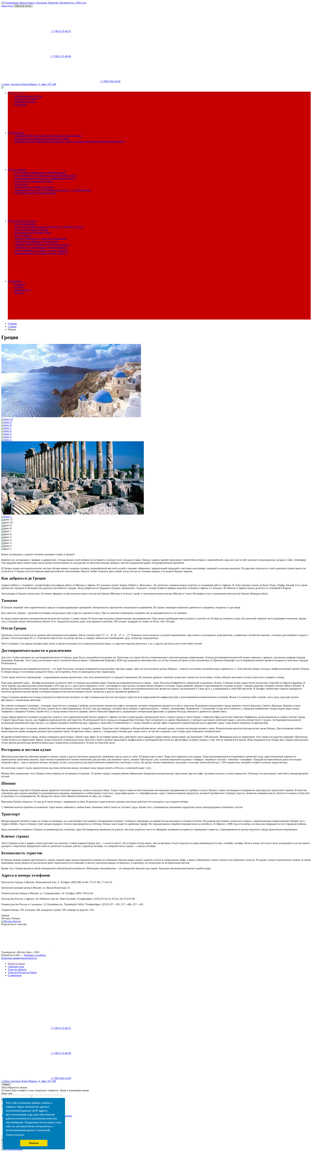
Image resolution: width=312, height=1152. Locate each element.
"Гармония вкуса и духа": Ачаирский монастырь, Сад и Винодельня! (52, 190)
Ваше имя (6, 1093)
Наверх (6, 1084)
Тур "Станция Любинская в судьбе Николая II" (40, 172)
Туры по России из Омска (22, 221)
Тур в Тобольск (22, 235)
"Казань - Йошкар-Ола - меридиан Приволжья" (40, 238)
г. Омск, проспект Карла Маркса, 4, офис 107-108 (28, 84)
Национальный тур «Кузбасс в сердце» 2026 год (41, 253)
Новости (19, 293)
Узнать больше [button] (15, 1134)
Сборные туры (16, 132)
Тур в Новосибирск (25, 224)
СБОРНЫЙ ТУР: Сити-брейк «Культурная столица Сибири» (48, 135)
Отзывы (18, 287)
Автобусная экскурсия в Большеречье (35, 193)
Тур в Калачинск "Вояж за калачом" (34, 187)
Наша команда (22, 290)
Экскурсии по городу (26, 99)
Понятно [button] (34, 1143)
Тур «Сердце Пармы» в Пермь (31, 229)
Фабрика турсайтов (35, 955)
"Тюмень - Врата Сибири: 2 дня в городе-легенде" (42, 244)
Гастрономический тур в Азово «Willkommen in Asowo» (45, 178)
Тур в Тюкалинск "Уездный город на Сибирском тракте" (45, 175)
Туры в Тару (21, 184)
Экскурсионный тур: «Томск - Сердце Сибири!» (41, 250)
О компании (14, 281)
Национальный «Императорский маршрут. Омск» (42, 138)
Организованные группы (28, 96)
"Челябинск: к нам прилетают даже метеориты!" (41, 247)
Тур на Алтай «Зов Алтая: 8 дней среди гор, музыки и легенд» (49, 226)
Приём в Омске (16, 93)
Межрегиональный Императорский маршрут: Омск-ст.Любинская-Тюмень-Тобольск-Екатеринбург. (69, 141)
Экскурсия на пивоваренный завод (33, 181)
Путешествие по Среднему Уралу (33, 232)
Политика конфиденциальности (19, 958)
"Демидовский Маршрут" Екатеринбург (36, 241)
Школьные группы (24, 101)
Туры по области (17, 169)
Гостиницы (20, 104)
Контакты (19, 284)
